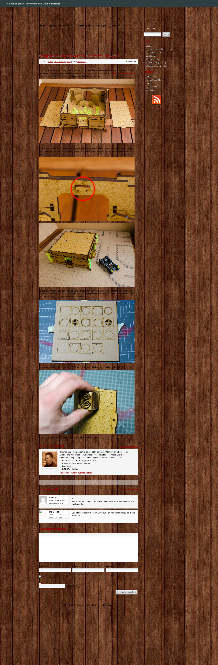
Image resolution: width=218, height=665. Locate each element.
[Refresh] (43, 584)
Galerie (114, 25)
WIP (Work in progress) (62, 62)
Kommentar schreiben (129, 489)
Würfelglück (84, 25)
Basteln (50, 62)
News (52, 25)
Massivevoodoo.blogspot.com (159, 49)
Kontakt (149, 83)
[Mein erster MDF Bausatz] (87, 363)
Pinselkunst (66, 25)
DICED (149, 46)
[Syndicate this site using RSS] (157, 104)
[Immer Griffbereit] (87, 433)
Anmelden (150, 76)
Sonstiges (100, 25)
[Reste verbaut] (87, 220)
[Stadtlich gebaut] (87, 286)
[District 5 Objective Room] (87, 142)
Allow (204, 3)
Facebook (64, 473)
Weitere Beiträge (86, 473)
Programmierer (152, 59)
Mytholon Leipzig (153, 52)
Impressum (150, 90)
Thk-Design (81, 62)
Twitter (74, 473)
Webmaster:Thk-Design (156, 66)
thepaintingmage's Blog (156, 62)
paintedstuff (151, 56)
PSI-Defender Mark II (155, 80)
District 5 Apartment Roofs (123, 73)
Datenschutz (151, 86)
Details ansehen (51, 3)
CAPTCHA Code (73, 586)
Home (42, 25)
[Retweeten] (55, 482)
